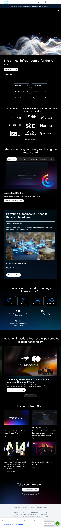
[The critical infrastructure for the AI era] (58, 10)
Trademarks (15, 516)
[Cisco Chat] (57, 523)
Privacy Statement (6, 524)
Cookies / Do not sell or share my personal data (25, 514)
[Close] (42, 520)
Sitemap (47, 516)
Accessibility (44, 514)
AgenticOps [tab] (22, 159)
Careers (32, 507)
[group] (30, 369)
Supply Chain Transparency (27, 516)
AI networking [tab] (33, 159)
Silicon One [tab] (43, 159)
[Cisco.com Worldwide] (5, 2)
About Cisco (17, 507)
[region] (22, 522)
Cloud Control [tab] (12, 159)
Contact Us (25, 507)
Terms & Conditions (34, 512)
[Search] (45, 2)
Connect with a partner (41, 507)
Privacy (45, 512)
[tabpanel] (30, 180)
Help (24, 512)
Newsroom (39, 516)
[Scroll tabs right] (53, 159)
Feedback (16, 512)
